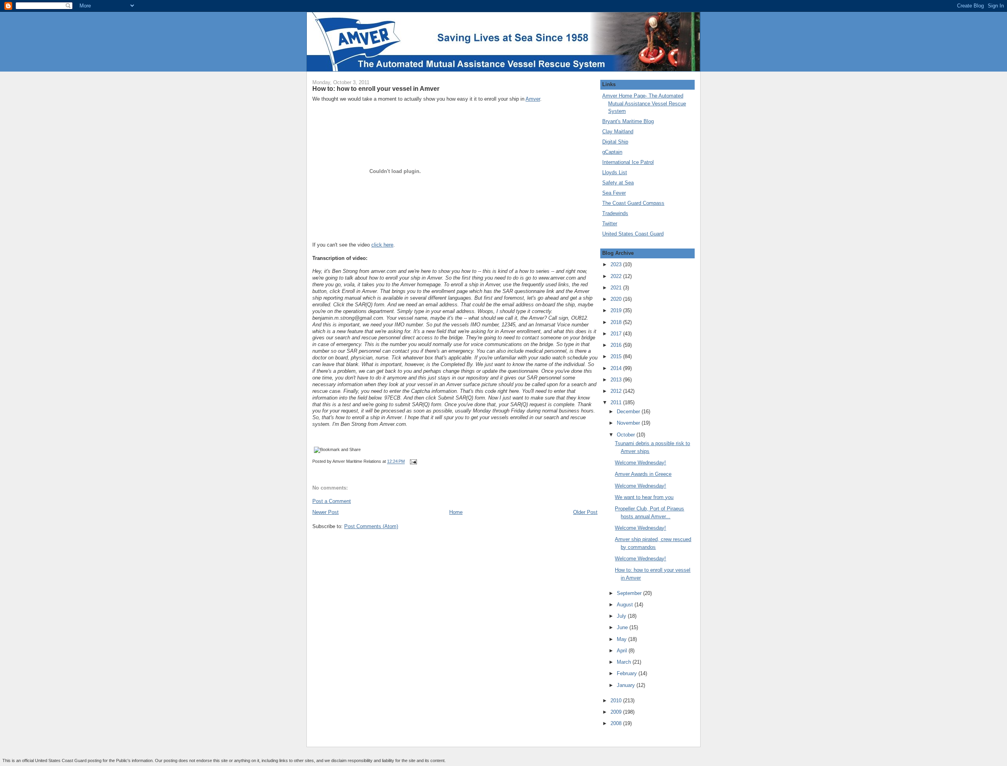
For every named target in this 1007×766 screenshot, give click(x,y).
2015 (616, 356)
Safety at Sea (618, 183)
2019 (616, 310)
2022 (616, 276)
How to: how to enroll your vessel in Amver (375, 88)
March (625, 662)
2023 (616, 264)
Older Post (585, 512)
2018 (616, 322)
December (629, 411)
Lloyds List (614, 172)
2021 (616, 288)
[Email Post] (412, 461)
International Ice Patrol (628, 162)
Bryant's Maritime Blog (628, 121)
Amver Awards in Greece (643, 474)
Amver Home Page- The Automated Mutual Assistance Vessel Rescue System (644, 103)
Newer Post (325, 512)
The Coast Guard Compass (633, 203)
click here (382, 245)
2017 (616, 334)
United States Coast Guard (633, 234)
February (627, 673)
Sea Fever (614, 193)
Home (456, 512)
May (622, 639)
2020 (616, 299)
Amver (533, 99)
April (623, 651)
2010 (616, 700)
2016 (616, 345)
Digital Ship (615, 142)
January (626, 685)
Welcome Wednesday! (640, 463)
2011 (616, 402)
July (622, 616)
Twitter (609, 223)
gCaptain (612, 152)
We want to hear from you (644, 497)
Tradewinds (615, 213)
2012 (616, 391)
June (623, 627)
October (626, 435)
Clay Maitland (617, 131)
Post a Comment (331, 501)
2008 (616, 723)
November (629, 423)
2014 (616, 368)
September (630, 593)
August (625, 605)
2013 (616, 380)
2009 (616, 712)
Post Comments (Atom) (371, 526)
